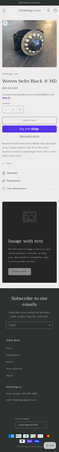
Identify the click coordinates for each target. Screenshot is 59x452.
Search (9, 376)
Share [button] (8, 163)
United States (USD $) (28, 425)
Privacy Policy (13, 355)
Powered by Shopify (37, 446)
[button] (3, 10)
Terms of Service (14, 369)
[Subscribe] (49, 325)
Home (9, 348)
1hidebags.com (25, 446)
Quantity (6, 103)
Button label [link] (19, 271)
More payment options (29, 136)
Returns (10, 362)
